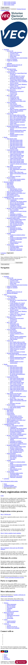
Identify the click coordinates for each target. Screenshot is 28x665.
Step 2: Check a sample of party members (11, 533)
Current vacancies (11, 621)
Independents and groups (16, 248)
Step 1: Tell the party (6, 514)
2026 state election (11, 69)
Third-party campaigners (16, 250)
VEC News (10, 616)
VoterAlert (9, 63)
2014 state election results (16, 143)
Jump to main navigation (10, 2)
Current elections (11, 71)
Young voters (13, 123)
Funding (9, 233)
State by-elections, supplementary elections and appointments (18, 110)
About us (6, 603)
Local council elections (15, 105)
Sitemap (6, 657)
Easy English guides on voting (17, 115)
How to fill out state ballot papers (18, 116)
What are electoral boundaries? (14, 191)
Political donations (11, 226)
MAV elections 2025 (15, 168)
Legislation (9, 608)
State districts (10, 183)
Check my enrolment (12, 59)
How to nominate (14, 209)
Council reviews (11, 187)
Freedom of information (13, 611)
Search (2, 254)
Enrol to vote (10, 51)
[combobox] (8, 262)
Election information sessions (17, 204)
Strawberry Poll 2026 (15, 176)
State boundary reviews (12, 194)
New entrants (13, 230)
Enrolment (6, 49)
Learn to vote (10, 113)
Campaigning (13, 200)
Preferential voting (14, 97)
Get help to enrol (14, 53)
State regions (10, 184)
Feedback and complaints (13, 628)
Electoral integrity (11, 605)
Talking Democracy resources (17, 122)
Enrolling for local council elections (18, 57)
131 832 (9, 625)
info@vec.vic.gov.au (12, 626)
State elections (13, 103)
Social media (10, 618)
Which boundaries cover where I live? (16, 193)
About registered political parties (18, 219)
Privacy (5, 654)
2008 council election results (17, 162)
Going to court (13, 94)
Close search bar (5, 264)
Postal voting (13, 56)
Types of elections (11, 102)
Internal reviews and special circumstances (17, 92)
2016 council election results (17, 159)
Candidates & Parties (9, 197)
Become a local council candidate (15, 208)
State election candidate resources (18, 207)
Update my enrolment (12, 60)
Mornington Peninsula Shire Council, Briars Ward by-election (18, 79)
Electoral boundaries (9, 182)
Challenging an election (16, 99)
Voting (5, 67)
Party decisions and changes (17, 223)
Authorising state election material (18, 201)
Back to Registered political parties (9, 481)
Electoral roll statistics (12, 66)
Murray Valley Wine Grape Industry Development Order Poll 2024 (18, 173)
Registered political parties (13, 218)
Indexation (12, 232)
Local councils (10, 186)
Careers (5, 619)
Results (5, 137)
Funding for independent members (18, 237)
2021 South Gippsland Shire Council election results (17, 153)
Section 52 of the (15, 600)
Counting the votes (14, 98)
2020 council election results (17, 155)
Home (5, 484)
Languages (3, 253)
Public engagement (11, 604)
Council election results (12, 149)
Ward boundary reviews (16, 189)
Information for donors (15, 228)
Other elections (13, 112)
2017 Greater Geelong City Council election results (16, 157)
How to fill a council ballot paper (18, 117)
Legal (5, 656)
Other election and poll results (14, 166)
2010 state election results (16, 144)
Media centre (10, 614)
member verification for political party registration (13, 595)
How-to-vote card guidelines (17, 202)
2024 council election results (17, 151)
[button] (5, 7)
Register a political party (16, 221)
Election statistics (11, 177)
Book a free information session (18, 119)
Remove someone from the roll (14, 64)
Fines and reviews (11, 90)
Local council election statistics (17, 179)
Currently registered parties (16, 222)
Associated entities (14, 247)
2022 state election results (16, 140)
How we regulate (11, 607)
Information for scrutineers (16, 215)
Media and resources (9, 612)
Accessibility (7, 659)
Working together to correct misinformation (16, 135)
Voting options (13, 70)
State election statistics (15, 180)
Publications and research (13, 615)
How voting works (11, 95)
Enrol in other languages (16, 52)
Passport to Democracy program (18, 120)
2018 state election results (16, 141)
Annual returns (10, 244)
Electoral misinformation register (18, 130)
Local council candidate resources (18, 216)
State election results (12, 138)
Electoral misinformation (13, 126)
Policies (9, 609)
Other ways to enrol (15, 55)
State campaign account (16, 242)
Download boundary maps (13, 195)
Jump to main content (9, 4)
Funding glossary (14, 243)
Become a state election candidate (15, 198)
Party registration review (16, 225)
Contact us (6, 623)
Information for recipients (16, 229)
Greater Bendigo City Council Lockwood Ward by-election (17, 76)
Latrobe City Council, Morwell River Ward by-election (17, 87)
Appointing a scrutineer (15, 205)
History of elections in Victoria (17, 124)
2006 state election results (16, 145)
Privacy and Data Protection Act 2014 (14, 577)
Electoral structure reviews (16, 190)
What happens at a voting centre (18, 101)
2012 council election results (17, 161)
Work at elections (11, 622)
